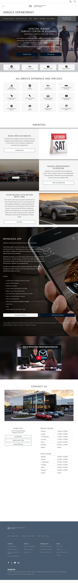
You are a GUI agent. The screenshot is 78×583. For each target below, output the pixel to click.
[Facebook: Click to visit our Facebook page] (8, 562)
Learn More (19, 222)
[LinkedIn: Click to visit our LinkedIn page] (18, 562)
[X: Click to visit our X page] (11, 562)
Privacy (34, 571)
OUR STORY (59, 546)
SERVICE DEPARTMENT (29, 546)
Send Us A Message (18, 444)
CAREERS (58, 555)
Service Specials (21, 18)
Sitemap (28, 571)
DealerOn (22, 571)
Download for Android (57, 315)
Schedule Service (8, 18)
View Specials (50, 54)
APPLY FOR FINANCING (46, 546)
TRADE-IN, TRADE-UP (45, 552)
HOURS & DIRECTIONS (62, 552)
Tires (30, 18)
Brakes (36, 18)
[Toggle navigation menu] (2, 6)
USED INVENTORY (12, 549)
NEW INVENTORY (12, 546)
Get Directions (18, 436)
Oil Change (51, 18)
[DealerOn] (11, 569)
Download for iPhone (20, 315)
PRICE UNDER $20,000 (13, 556)
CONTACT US (59, 549)
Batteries (42, 18)
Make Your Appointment (58, 182)
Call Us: (18, 440)
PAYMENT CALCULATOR (46, 549)
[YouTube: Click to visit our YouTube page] (15, 562)
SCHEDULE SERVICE (29, 549)
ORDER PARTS (27, 552)
